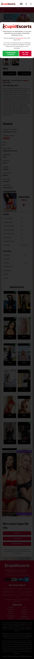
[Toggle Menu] (21, 4)
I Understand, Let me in (11, 53)
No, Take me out (25, 53)
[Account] (31, 4)
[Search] (26, 4)
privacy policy (20, 38)
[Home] (8, 4)
